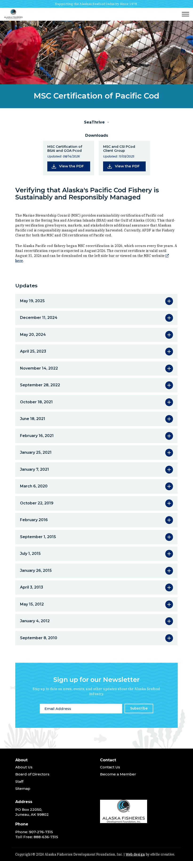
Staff (19, 781)
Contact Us (110, 767)
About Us (23, 767)
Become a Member (118, 774)
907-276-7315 (41, 832)
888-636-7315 (46, 837)
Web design (135, 854)
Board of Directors (32, 774)
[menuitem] (54, 775)
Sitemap (22, 788)
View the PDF (74, 166)
